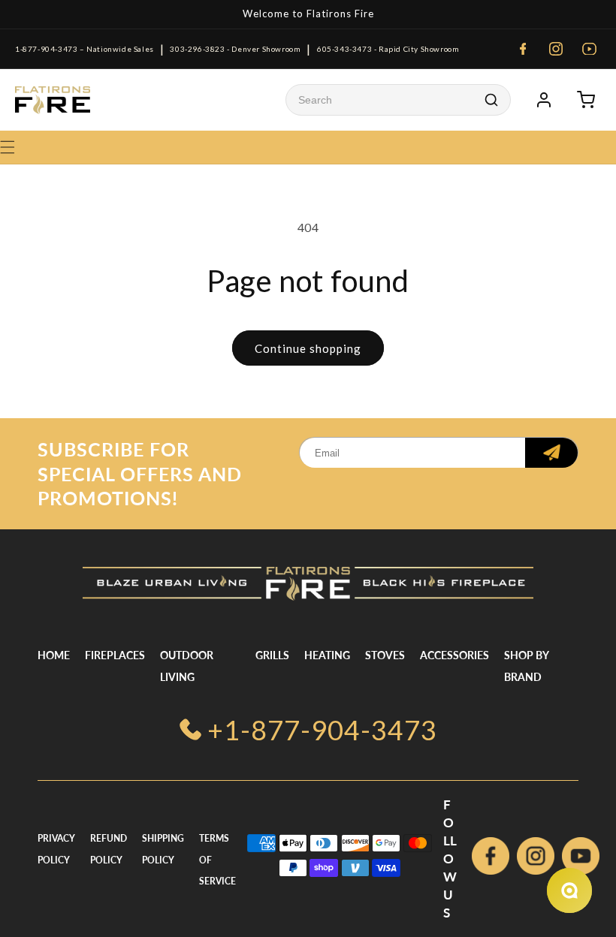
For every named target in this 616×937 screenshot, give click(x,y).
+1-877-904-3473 (322, 729)
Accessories (454, 655)
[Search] (491, 99)
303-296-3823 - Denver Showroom (235, 48)
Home (54, 655)
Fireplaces (115, 655)
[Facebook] (523, 49)
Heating (327, 655)
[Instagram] (556, 49)
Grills (272, 655)
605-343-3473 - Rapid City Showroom (388, 48)
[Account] (544, 100)
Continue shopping (308, 348)
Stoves (385, 655)
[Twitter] (580, 859)
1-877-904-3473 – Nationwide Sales (84, 48)
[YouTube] (589, 49)
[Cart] (586, 100)
